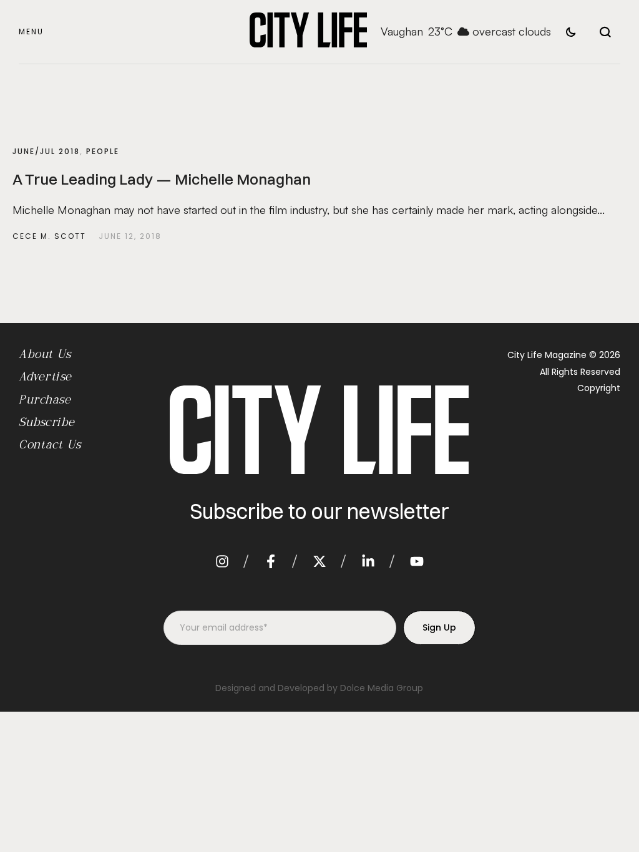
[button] (31, 32)
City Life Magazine (547, 355)
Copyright (598, 388)
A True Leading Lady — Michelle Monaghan (161, 179)
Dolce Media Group (381, 688)
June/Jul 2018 (46, 151)
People (102, 151)
